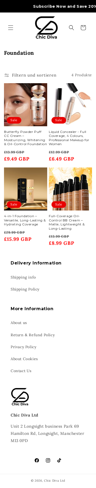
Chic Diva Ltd (54, 480)
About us (19, 322)
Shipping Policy (25, 289)
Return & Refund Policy (33, 335)
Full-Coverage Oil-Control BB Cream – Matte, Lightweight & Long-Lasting (67, 222)
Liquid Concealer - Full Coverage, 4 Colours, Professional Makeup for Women (69, 138)
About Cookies (24, 358)
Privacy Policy (23, 346)
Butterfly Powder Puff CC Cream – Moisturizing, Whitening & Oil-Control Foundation (25, 138)
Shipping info (23, 277)
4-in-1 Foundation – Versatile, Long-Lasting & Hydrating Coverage (25, 220)
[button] (11, 27)
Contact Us (21, 370)
